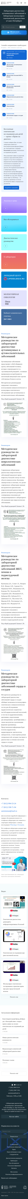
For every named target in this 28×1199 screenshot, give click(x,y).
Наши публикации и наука (14, 1152)
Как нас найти (14, 1116)
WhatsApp (13, 825)
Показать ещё (14, 1073)
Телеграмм (21, 825)
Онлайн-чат (18, 1084)
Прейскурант (14, 1160)
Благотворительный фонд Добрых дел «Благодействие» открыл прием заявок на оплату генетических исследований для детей (13, 1024)
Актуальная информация (14, 1165)
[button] (14, 32)
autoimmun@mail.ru (9, 811)
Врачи (14, 1149)
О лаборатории (14, 1144)
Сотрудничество (14, 1154)
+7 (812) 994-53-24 (8, 803)
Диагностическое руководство (14, 1158)
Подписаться (14, 1136)
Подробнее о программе (11, 187)
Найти (22, 27)
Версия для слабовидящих (9, 1178)
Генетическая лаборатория (14, 1147)
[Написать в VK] (12, 1085)
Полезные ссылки (8, 1060)
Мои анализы (14, 1172)
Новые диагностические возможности (10, 1039)
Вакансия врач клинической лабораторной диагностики (11, 1050)
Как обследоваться (14, 1163)
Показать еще (14, 997)
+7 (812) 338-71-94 (8, 807)
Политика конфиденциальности (14, 1174)
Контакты (14, 1168)
